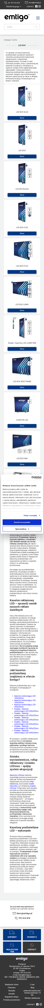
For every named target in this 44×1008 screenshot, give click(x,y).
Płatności (11, 988)
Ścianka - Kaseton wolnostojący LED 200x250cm (26, 719)
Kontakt (11, 994)
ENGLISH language (12, 6)
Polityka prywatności (11, 1000)
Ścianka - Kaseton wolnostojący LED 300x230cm (26, 727)
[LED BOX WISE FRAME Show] (22, 390)
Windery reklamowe (32, 998)
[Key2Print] (13, 18)
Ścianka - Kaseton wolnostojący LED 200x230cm (26, 714)
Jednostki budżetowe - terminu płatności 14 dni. (32, 993)
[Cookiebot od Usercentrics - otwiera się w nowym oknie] (31, 477)
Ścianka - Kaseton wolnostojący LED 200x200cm (26, 710)
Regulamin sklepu (12, 997)
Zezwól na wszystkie (22, 522)
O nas (32, 984)
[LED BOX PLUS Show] (22, 275)
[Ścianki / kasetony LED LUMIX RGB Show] (22, 352)
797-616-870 (24, 918)
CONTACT (30, 6)
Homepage (7, 40)
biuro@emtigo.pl (35, 3)
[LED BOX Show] (22, 160)
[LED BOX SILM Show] (22, 121)
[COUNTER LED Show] (22, 429)
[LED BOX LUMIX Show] (22, 313)
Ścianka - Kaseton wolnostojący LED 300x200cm (26, 723)
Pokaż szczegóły (30, 515)
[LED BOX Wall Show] (22, 467)
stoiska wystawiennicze (26, 779)
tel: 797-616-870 (14, 3)
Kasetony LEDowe (17, 775)
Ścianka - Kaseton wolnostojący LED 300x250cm (26, 731)
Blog (32, 988)
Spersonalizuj (20, 529)
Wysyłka (11, 991)
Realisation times (12, 984)
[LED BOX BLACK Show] (22, 198)
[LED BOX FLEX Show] (22, 237)
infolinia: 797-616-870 (22, 973)
